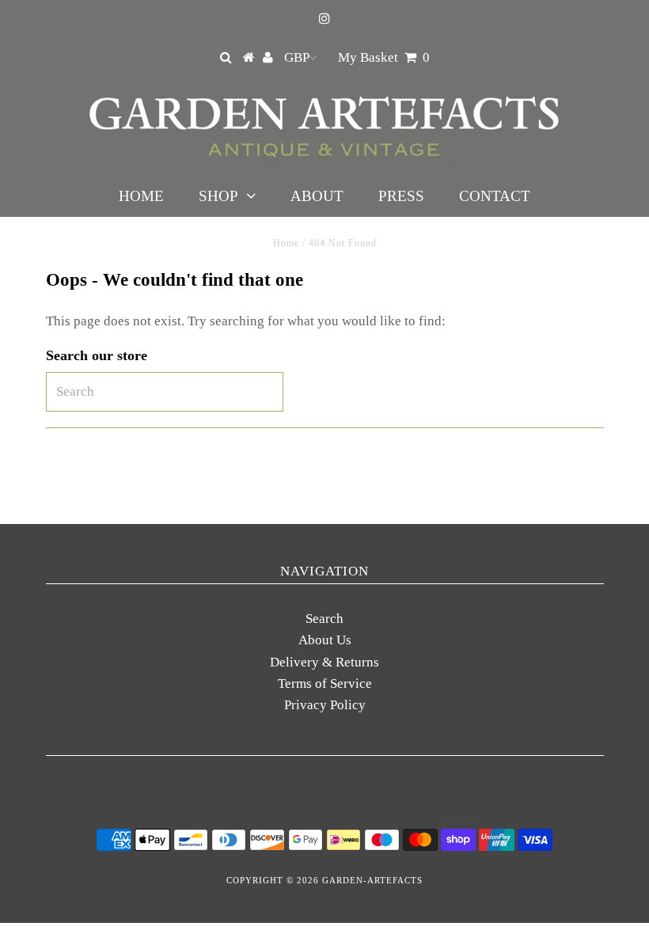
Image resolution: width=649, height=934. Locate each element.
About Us (324, 639)
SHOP (218, 196)
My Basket (384, 57)
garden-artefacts (372, 880)
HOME (141, 196)
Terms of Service (325, 683)
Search (324, 618)
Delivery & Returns (324, 662)
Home (286, 243)
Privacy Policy (325, 704)
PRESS (401, 196)
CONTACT (494, 196)
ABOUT (316, 196)
